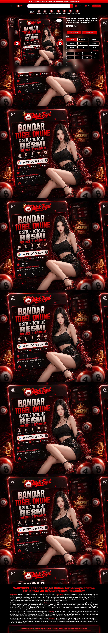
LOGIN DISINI (89, 32)
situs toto (51, 618)
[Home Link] (19, 6)
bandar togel (45, 603)
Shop (11, 6)
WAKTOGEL (13, 594)
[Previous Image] (17, 43)
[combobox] (48, 6)
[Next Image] (60, 43)
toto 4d (51, 611)
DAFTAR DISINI (74, 32)
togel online (59, 594)
